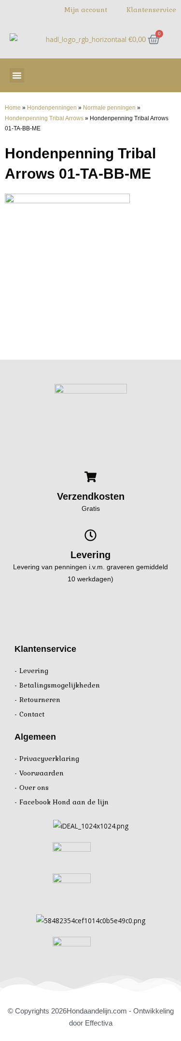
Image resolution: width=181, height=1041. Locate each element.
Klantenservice (151, 10)
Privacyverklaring (49, 759)
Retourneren (39, 700)
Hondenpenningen (52, 107)
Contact (31, 714)
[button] (17, 75)
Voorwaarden (41, 773)
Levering (33, 671)
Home (13, 107)
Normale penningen (109, 107)
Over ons (34, 788)
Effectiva (98, 1023)
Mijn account (85, 10)
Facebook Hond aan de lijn (64, 802)
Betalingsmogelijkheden (59, 685)
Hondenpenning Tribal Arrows (44, 118)
